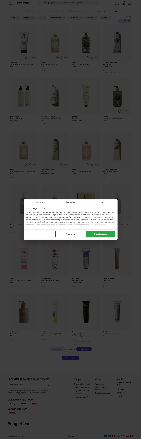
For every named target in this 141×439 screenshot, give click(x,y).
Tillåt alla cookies (100, 234)
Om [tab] (102, 202)
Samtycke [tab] (39, 202)
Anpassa (69, 234)
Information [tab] (70, 202)
